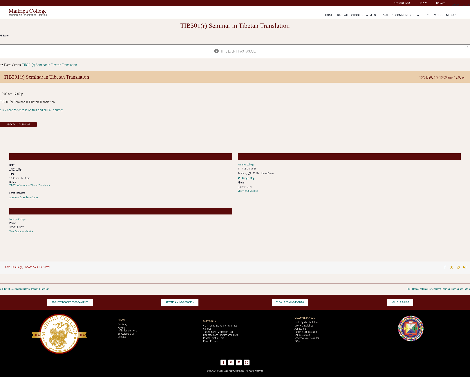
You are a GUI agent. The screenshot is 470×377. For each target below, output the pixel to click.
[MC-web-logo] (28, 10)
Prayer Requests (211, 341)
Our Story (122, 324)
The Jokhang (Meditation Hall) (218, 331)
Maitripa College (17, 219)
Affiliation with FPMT (128, 330)
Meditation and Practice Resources (220, 334)
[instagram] (247, 362)
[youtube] (231, 362)
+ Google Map (247, 178)
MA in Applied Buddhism (306, 322)
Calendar (207, 328)
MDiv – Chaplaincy (303, 325)
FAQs (297, 341)
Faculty (121, 327)
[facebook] (223, 362)
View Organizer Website (21, 231)
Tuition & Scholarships (305, 331)
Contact (122, 336)
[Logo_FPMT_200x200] (411, 316)
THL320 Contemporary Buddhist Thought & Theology (25, 289)
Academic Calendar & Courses (24, 197)
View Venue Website (248, 190)
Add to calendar (18, 124)
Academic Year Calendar (306, 338)
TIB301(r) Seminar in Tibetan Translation (29, 185)
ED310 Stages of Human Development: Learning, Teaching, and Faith (437, 289)
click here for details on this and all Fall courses (32, 110)
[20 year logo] (59, 315)
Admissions (300, 328)
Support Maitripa (126, 333)
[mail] (239, 362)
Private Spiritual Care (213, 338)
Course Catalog (302, 334)
